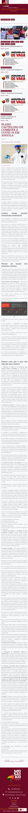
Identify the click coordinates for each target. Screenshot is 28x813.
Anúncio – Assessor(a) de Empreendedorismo (8, 117)
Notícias (7, 44)
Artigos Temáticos (5, 19)
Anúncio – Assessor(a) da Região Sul (11, 69)
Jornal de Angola (7, 165)
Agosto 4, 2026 (4, 72)
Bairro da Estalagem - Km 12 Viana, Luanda (15, 794)
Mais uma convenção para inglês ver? (12, 46)
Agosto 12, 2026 (5, 48)
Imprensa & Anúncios (6, 67)
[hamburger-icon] (25, 2)
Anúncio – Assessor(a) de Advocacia (11, 93)
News (21, 41)
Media (12, 19)
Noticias (13, 44)
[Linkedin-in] (15, 798)
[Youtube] (18, 798)
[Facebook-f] (10, 798)
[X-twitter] (13, 798)
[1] (11, 330)
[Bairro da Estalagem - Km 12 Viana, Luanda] (3, 795)
